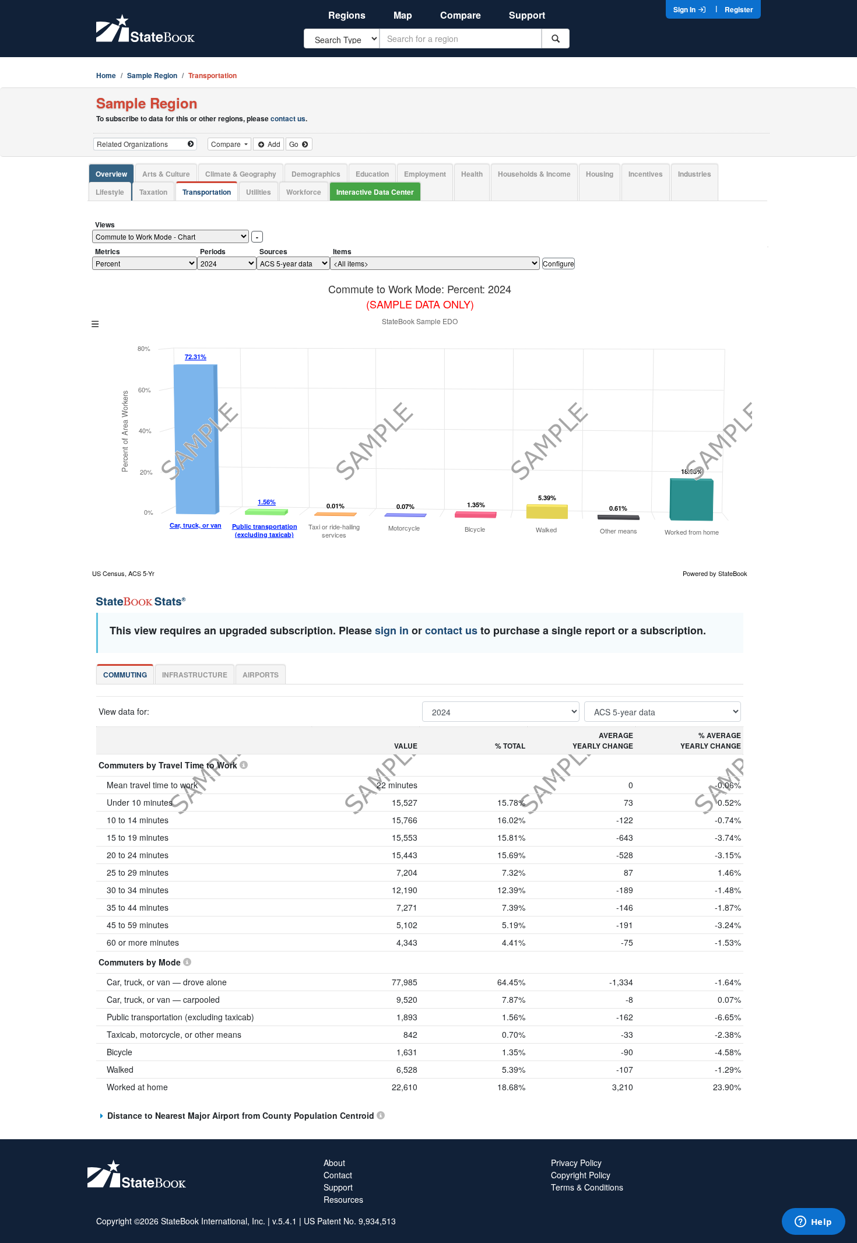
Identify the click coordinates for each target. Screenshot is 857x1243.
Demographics (315, 173)
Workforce (303, 192)
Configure (558, 263)
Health (472, 173)
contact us (288, 118)
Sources (273, 251)
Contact (338, 1175)
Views (105, 224)
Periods (213, 251)
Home (106, 75)
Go (294, 144)
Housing (599, 173)
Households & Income (534, 173)
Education (372, 173)
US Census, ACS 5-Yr (123, 573)
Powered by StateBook (715, 573)
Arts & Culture (166, 173)
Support (527, 15)
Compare (460, 15)
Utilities (258, 192)
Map (403, 15)
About (334, 1162)
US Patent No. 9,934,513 (350, 1221)
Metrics (107, 251)
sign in (392, 630)
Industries (694, 173)
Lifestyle (110, 192)
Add (273, 144)
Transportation (206, 192)
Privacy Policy (576, 1162)
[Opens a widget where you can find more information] (813, 1222)
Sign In (685, 9)
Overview (111, 173)
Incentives (645, 173)
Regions (347, 15)
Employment (425, 173)
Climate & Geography (240, 173)
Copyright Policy (580, 1175)
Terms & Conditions (587, 1187)
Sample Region (152, 75)
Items (342, 251)
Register (739, 9)
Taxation (153, 192)
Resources (343, 1199)
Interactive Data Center (375, 192)
